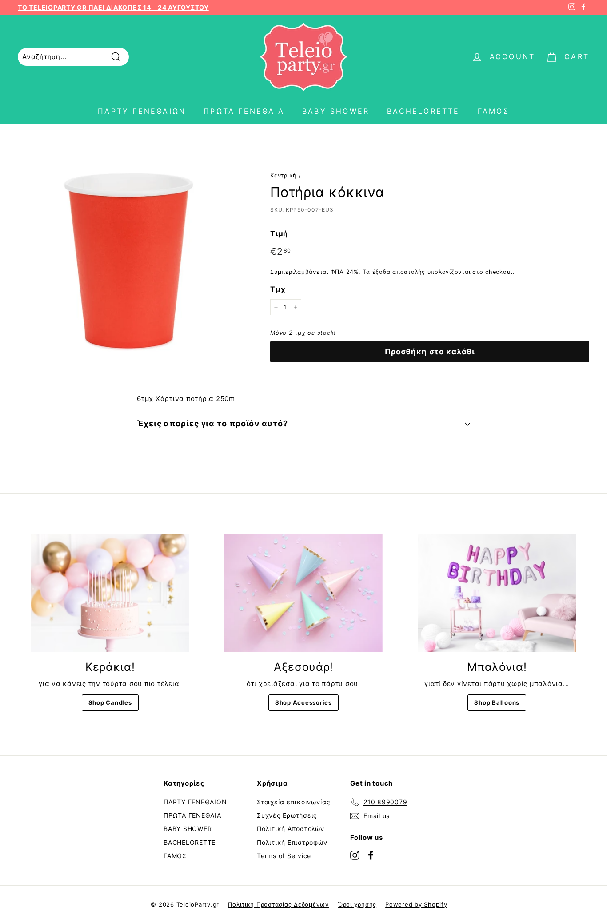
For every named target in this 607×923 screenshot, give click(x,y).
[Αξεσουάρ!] (303, 593)
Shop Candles (110, 702)
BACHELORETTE (423, 111)
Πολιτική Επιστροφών (292, 842)
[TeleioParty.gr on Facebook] (370, 855)
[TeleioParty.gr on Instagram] (354, 855)
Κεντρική (283, 175)
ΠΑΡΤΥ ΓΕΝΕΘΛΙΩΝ (142, 111)
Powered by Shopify (416, 904)
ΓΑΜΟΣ (493, 111)
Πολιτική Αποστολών (290, 828)
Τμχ (277, 289)
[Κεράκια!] (110, 593)
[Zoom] (129, 258)
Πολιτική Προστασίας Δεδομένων (278, 904)
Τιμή (279, 233)
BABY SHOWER (335, 111)
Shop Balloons (496, 702)
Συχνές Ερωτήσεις (287, 815)
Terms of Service (284, 855)
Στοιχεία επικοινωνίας (294, 802)
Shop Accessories (303, 702)
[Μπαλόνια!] (497, 593)
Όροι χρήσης (357, 904)
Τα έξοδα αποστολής (394, 272)
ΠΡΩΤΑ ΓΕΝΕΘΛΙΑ (244, 111)
